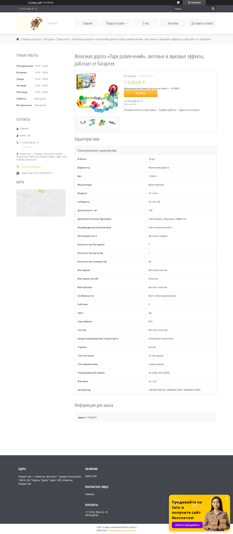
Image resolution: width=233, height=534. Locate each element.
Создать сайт (35, 2)
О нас (146, 23)
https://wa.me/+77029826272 (37, 173)
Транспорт (63, 39)
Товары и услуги (115, 23)
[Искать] (213, 8)
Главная (87, 23)
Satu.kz (133, 527)
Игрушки (49, 39)
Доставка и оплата (202, 23)
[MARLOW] (29, 23)
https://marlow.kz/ (31, 166)
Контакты (173, 23)
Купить (141, 93)
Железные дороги (83, 39)
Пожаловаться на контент (122, 530)
